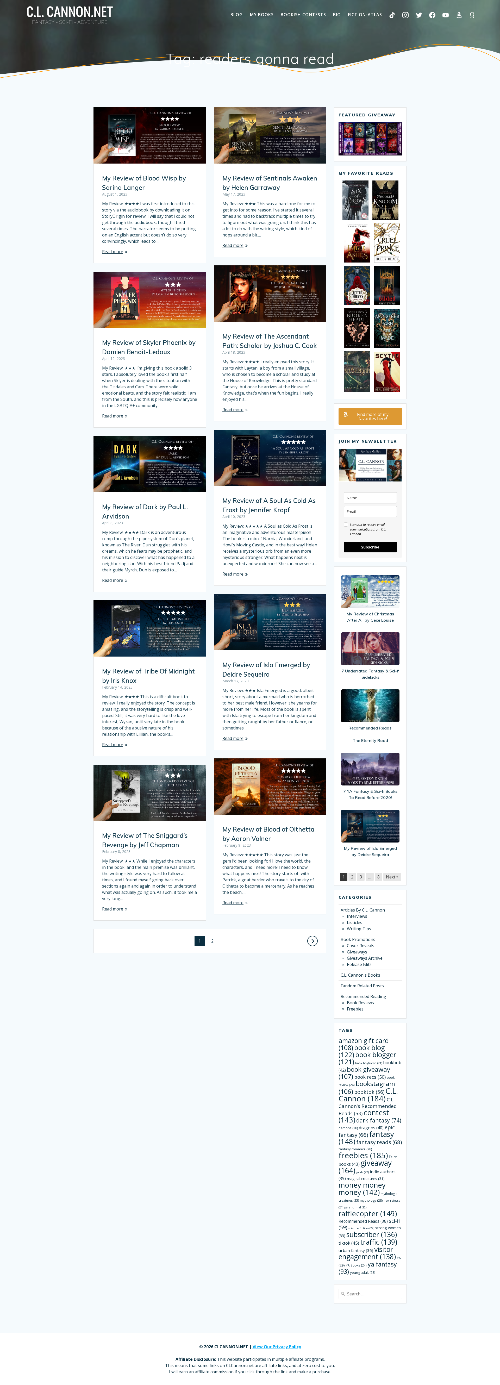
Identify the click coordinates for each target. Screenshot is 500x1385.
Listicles (354, 922)
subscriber (371, 1234)
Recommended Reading (363, 996)
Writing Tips (359, 929)
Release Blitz (359, 964)
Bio (337, 14)
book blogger (367, 1058)
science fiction (361, 1228)
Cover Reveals (360, 946)
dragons (371, 1128)
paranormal (355, 1207)
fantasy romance (355, 1149)
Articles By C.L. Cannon (363, 910)
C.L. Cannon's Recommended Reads (368, 1106)
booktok (369, 1092)
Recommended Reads (363, 1221)
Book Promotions (358, 939)
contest (364, 1116)
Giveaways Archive (365, 958)
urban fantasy (356, 1250)
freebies (363, 1155)
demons (348, 1128)
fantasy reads (379, 1142)
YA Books (356, 1265)
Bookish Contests (303, 14)
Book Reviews (360, 1003)
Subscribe (370, 547)
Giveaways (357, 952)
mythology (371, 1200)
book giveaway (364, 1073)
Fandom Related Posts (362, 986)
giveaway (365, 1166)
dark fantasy (378, 1120)
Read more (112, 251)
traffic (378, 1242)
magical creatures (366, 1178)
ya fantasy (368, 1268)
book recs (370, 1077)
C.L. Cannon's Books (360, 975)
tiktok (349, 1243)
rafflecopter (368, 1213)
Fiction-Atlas (365, 14)
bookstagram (367, 1087)
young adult (362, 1272)
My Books (262, 14)
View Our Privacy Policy (277, 1347)
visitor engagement (367, 1252)
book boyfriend (368, 1063)
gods (363, 1172)
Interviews (357, 916)
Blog (236, 14)
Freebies (355, 1009)
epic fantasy (367, 1131)
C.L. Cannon (368, 1095)
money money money (362, 1188)
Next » (392, 877)
